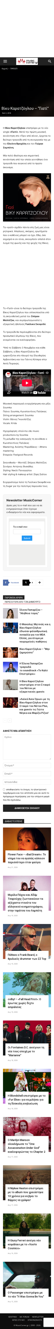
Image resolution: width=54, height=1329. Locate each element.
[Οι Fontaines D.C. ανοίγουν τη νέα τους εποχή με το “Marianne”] (27, 1037)
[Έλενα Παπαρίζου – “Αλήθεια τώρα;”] (10, 613)
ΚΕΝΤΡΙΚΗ (12, 1317)
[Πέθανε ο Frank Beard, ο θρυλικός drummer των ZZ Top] (27, 941)
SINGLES (14, 68)
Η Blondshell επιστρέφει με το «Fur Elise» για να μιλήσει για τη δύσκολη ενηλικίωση (27, 1099)
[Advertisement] (27, 29)
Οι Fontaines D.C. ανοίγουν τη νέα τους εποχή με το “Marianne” (26, 1051)
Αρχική (5, 68)
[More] (39, 583)
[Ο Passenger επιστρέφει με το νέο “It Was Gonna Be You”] (27, 1279)
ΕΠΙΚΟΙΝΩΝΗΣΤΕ (35, 1320)
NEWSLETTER (37, 1317)
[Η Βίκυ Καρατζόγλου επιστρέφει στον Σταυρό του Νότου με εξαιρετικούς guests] (10, 685)
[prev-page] (5, 720)
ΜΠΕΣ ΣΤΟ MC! (18, 1320)
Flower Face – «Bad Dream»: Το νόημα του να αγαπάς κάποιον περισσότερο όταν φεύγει (27, 858)
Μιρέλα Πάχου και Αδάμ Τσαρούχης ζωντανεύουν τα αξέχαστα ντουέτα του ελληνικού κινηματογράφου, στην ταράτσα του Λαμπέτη (25, 902)
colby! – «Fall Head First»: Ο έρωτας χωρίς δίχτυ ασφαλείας (24, 1003)
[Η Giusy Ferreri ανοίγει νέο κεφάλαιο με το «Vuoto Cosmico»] (27, 1231)
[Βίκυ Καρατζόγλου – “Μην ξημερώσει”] (10, 652)
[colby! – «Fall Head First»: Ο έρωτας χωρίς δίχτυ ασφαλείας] (27, 989)
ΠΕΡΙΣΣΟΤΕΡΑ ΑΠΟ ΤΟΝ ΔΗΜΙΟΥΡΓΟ (22, 602)
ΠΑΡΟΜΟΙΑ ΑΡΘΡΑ (14, 597)
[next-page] (10, 720)
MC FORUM (24, 1317)
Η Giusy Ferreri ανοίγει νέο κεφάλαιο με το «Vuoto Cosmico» (24, 1244)
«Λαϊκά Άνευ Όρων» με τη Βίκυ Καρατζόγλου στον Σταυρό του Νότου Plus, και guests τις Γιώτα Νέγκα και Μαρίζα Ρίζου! (35, 706)
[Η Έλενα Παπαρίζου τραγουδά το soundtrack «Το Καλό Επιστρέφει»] (10, 667)
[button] (5, 61)
